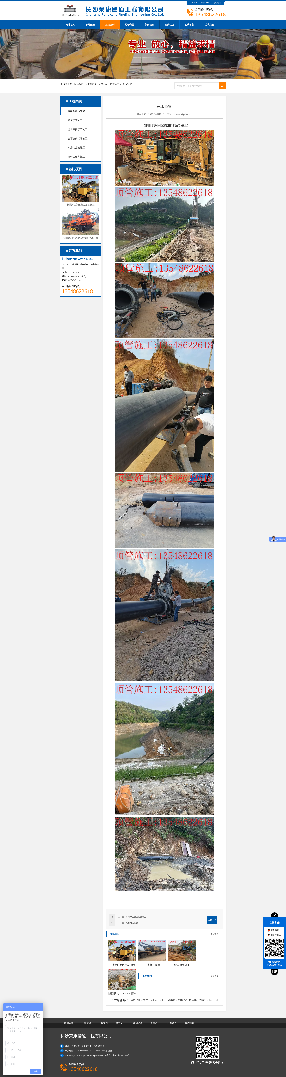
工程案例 (110, 24)
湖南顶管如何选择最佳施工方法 (186, 1000)
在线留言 (193, 2)
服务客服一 (276, 930)
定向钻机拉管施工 (110, 84)
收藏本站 (205, 2)
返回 (210, 920)
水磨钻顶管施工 (76, 147)
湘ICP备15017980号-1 (122, 1055)
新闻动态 (149, 24)
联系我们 (209, 24)
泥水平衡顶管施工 (78, 129)
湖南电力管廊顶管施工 (136, 917)
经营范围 (129, 24)
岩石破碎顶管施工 (78, 138)
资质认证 (169, 24)
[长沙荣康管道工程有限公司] (112, 2)
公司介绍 (90, 24)
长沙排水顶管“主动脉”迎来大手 (130, 1000)
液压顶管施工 (75, 120)
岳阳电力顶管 (132, 923)
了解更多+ (215, 934)
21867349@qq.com (74, 280)
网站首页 (70, 24)
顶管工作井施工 (76, 156)
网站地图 (217, 2)
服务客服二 (276, 935)
